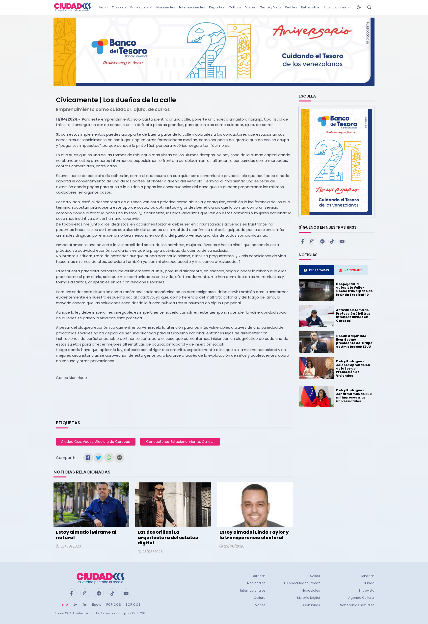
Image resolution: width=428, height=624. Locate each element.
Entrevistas (310, 7)
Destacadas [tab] (319, 270)
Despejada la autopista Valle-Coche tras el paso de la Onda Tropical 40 (354, 289)
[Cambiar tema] (358, 7)
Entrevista (366, 590)
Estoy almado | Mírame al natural (86, 535)
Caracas (119, 7)
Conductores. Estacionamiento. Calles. (180, 441)
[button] (336, 162)
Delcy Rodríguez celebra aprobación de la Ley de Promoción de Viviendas (353, 368)
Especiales (311, 590)
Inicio (103, 7)
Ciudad (368, 583)
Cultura (234, 7)
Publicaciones (334, 7)
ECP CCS (133, 604)
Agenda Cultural (361, 597)
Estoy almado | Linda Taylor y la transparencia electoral (254, 535)
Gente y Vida (270, 7)
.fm (84, 604)
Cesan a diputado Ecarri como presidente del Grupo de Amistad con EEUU (354, 341)
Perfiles (291, 7)
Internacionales (192, 7)
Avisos (315, 576)
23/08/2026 (71, 546)
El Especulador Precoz (302, 583)
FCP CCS (113, 604)
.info (64, 604)
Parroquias (139, 7)
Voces (250, 7)
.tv (75, 604)
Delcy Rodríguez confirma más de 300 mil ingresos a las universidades (354, 395)
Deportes (216, 7)
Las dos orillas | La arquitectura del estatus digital (168, 537)
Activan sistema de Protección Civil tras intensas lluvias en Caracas (353, 315)
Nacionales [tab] (354, 270)
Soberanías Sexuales (357, 605)
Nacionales (165, 7)
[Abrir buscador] (369, 7)
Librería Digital (308, 597)
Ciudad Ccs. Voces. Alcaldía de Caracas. (96, 441)
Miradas (367, 576)
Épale (96, 604)
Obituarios (311, 605)
